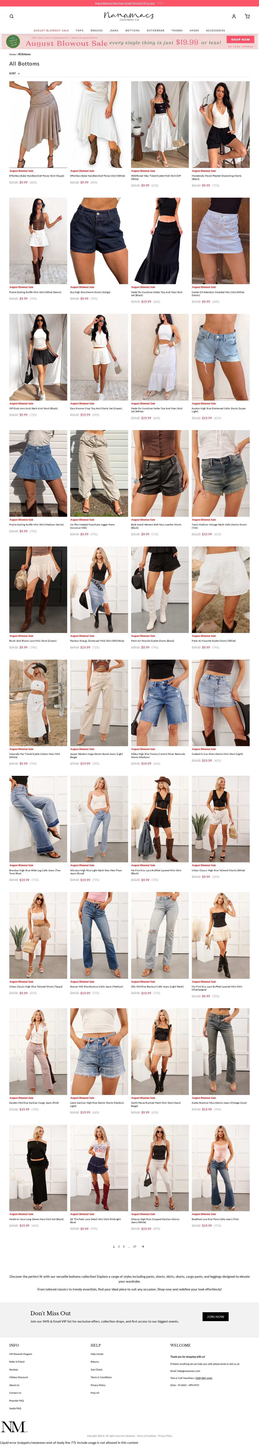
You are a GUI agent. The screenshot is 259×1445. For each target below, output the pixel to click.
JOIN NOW (215, 1316)
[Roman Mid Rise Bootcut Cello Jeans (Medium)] (99, 935)
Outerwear (156, 30)
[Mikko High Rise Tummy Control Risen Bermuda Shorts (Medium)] (160, 703)
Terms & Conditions (101, 1377)
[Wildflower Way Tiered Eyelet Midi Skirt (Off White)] (160, 124)
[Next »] (142, 1246)
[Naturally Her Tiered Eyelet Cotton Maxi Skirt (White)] (38, 703)
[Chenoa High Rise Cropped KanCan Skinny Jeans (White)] (160, 1168)
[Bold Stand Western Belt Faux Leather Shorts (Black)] (160, 473)
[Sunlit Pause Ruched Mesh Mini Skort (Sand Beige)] (160, 1051)
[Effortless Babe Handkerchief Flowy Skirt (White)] (99, 124)
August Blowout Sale (51, 30)
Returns (95, 1361)
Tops (80, 30)
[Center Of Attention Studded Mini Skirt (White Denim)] (221, 241)
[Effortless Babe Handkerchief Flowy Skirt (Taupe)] (38, 124)
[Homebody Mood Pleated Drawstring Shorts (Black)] (221, 124)
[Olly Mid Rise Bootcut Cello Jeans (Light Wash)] (160, 935)
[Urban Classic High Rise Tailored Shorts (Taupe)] (38, 935)
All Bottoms (24, 54)
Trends (177, 30)
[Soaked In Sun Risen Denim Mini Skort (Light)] (221, 703)
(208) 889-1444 (203, 1378)
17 (134, 1246)
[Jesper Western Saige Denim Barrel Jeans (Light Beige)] (99, 703)
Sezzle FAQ (15, 1408)
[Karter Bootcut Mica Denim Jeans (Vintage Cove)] (221, 1051)
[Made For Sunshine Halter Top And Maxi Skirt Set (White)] (160, 357)
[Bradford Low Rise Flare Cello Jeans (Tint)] (221, 1168)
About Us (14, 1385)
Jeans (114, 30)
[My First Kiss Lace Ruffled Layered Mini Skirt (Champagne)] (221, 935)
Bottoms (133, 30)
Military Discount (18, 1377)
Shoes (194, 30)
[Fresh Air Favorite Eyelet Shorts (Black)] (160, 589)
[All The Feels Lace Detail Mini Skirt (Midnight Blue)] (99, 1168)
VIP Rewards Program (20, 1353)
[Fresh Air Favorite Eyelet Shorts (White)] (221, 589)
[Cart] (246, 16)
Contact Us (15, 1392)
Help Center (97, 1353)
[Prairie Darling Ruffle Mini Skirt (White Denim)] (38, 241)
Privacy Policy (98, 1385)
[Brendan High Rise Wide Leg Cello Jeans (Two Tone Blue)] (38, 819)
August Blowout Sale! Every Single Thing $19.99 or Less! (125, 3)
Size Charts (96, 1369)
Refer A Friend (16, 1361)
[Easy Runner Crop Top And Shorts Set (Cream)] (99, 357)
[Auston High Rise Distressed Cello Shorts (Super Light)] (221, 357)
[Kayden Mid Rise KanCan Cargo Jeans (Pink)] (38, 1051)
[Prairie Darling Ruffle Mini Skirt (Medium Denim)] (38, 473)
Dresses (97, 30)
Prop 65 (95, 1392)
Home (12, 54)
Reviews (13, 1369)
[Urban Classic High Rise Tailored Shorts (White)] (221, 819)
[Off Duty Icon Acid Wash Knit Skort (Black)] (38, 357)
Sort (12, 73)
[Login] (235, 16)
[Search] (11, 16)
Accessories (215, 30)
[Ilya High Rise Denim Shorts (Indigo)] (99, 241)
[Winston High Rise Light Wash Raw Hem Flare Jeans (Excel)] (99, 819)
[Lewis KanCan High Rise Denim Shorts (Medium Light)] (99, 1051)
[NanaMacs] (129, 16)
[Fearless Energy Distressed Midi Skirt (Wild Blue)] (99, 589)
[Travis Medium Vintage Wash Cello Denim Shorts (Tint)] (221, 473)
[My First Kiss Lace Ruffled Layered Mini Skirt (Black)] (160, 819)
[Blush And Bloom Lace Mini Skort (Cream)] (38, 589)
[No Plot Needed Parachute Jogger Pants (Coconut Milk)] (99, 473)
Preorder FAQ (16, 1400)
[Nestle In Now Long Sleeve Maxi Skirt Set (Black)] (38, 1168)
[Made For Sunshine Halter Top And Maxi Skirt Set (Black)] (160, 241)
